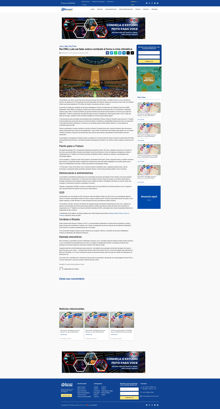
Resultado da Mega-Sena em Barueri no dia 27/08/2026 (70, 331)
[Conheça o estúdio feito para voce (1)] (103, 38)
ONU (66, 46)
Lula (61, 46)
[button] (107, 53)
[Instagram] (152, 3)
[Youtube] (157, 3)
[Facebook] (146, 3)
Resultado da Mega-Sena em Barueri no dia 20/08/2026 (147, 177)
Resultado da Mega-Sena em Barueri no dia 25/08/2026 (95, 331)
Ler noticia (63, 334)
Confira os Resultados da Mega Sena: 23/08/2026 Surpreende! (121, 331)
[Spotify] (154, 3)
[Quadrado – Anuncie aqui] (149, 208)
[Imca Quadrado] (149, 91)
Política (72, 46)
